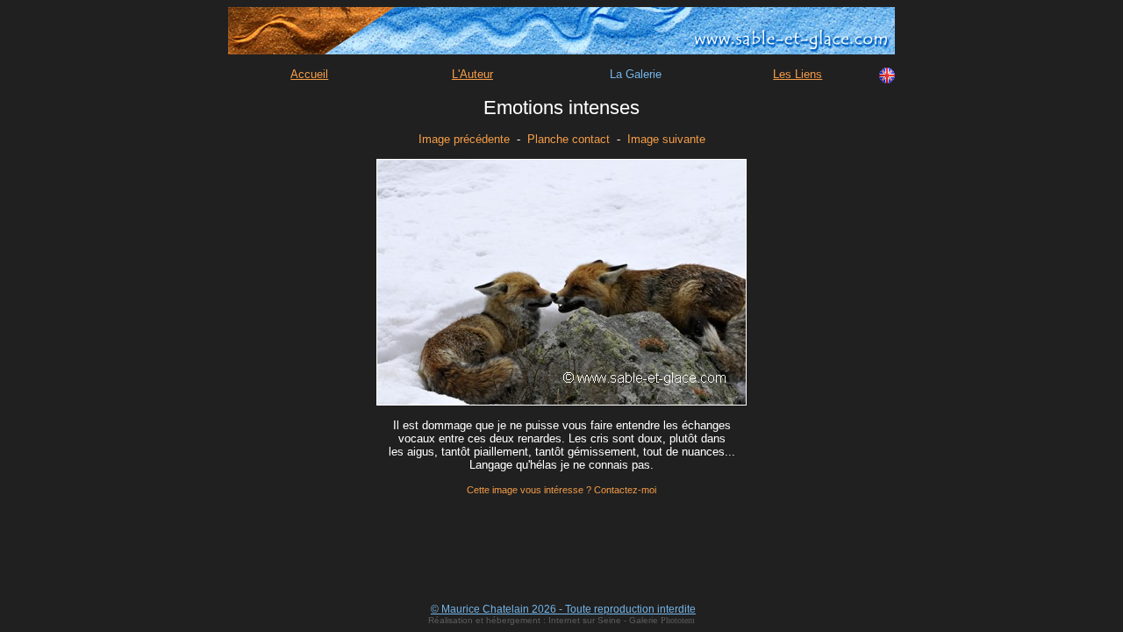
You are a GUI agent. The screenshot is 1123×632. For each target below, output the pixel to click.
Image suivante (666, 139)
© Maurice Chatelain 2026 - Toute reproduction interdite (563, 609)
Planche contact (568, 139)
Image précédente (464, 139)
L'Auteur (472, 74)
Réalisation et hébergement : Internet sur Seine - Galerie (544, 620)
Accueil (309, 74)
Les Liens (797, 74)
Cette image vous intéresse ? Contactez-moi (561, 490)
